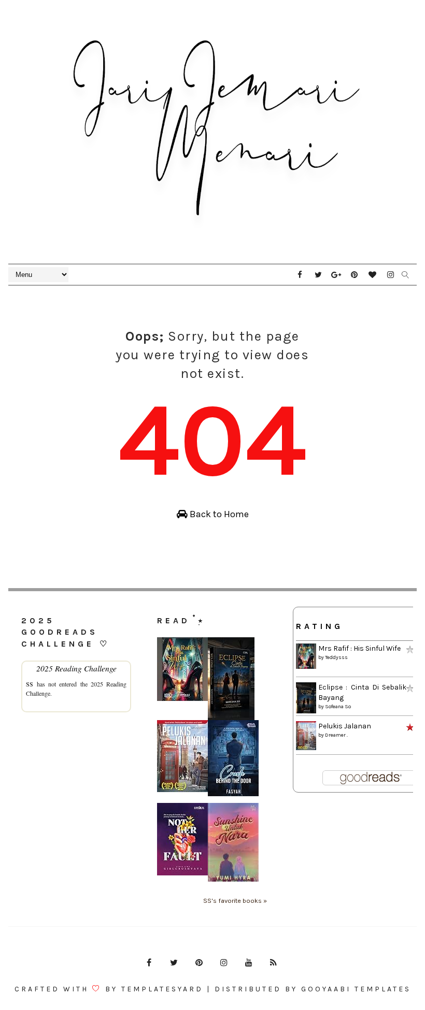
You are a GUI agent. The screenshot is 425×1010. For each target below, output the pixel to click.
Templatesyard (162, 989)
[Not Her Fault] (182, 839)
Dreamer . (336, 735)
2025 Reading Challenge (76, 668)
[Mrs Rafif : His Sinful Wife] (182, 668)
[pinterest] (354, 275)
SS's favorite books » (235, 900)
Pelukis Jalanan (344, 726)
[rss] (273, 963)
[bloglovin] (372, 275)
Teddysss (336, 657)
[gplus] (336, 275)
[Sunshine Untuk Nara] (233, 842)
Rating (319, 626)
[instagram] (391, 275)
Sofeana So (338, 707)
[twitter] (318, 275)
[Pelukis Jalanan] (182, 755)
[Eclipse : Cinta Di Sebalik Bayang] (231, 678)
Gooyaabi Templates (356, 989)
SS (29, 684)
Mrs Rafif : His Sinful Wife (359, 648)
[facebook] (300, 275)
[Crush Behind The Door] (233, 757)
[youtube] (248, 963)
